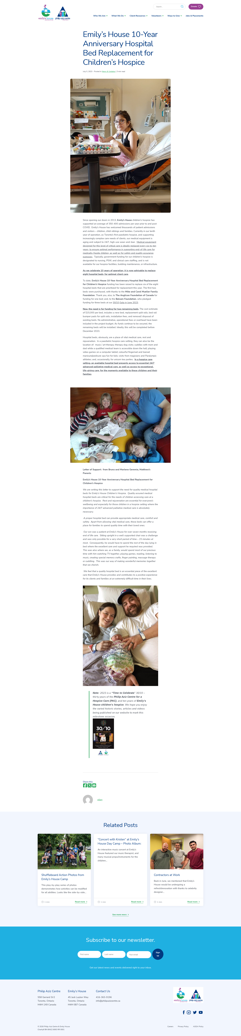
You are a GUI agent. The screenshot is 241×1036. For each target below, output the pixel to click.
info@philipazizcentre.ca (108, 1000)
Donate (194, 6)
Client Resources (137, 15)
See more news (119, 914)
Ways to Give (173, 15)
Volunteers (156, 15)
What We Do (117, 15)
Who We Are (99, 15)
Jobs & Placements (194, 15)
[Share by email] (94, 785)
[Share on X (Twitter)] (89, 785)
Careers (170, 1026)
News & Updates (108, 71)
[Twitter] (194, 1012)
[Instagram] (189, 1012)
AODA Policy (198, 1026)
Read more (80, 901)
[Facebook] (183, 1012)
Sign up (158, 954)
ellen (101, 799)
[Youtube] (200, 1012)
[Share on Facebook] (85, 785)
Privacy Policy (183, 1026)
